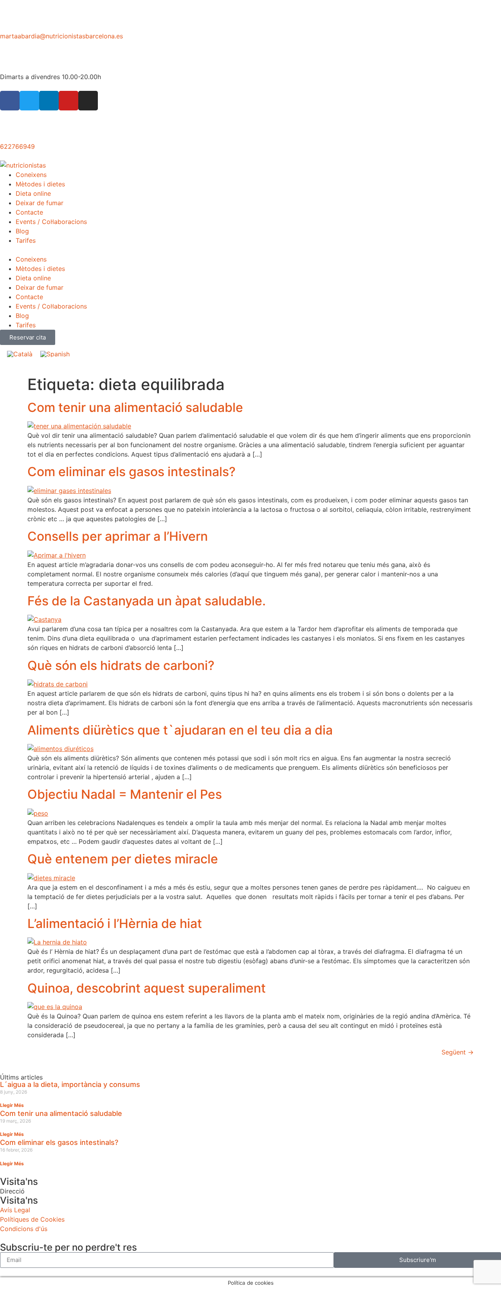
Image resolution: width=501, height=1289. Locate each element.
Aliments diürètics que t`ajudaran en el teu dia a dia (180, 730)
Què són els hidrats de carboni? (120, 665)
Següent (458, 1052)
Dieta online (33, 193)
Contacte (29, 212)
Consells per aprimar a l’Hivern (117, 536)
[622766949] (10, 129)
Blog (22, 231)
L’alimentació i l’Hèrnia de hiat (114, 923)
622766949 (17, 146)
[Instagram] (88, 100)
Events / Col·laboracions (51, 222)
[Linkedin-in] (49, 100)
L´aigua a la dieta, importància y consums (70, 1084)
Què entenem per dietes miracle (122, 859)
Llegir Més (12, 1105)
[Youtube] (68, 100)
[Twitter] (29, 100)
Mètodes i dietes (40, 184)
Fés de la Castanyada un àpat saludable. (146, 600)
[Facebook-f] (10, 100)
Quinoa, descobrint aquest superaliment (146, 988)
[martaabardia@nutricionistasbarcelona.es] (10, 19)
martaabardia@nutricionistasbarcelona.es (61, 36)
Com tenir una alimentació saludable (135, 407)
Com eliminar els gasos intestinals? (131, 471)
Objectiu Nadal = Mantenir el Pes (124, 794)
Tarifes (26, 240)
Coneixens (31, 175)
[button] (250, 250)
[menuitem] (19, 353)
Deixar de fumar (39, 203)
